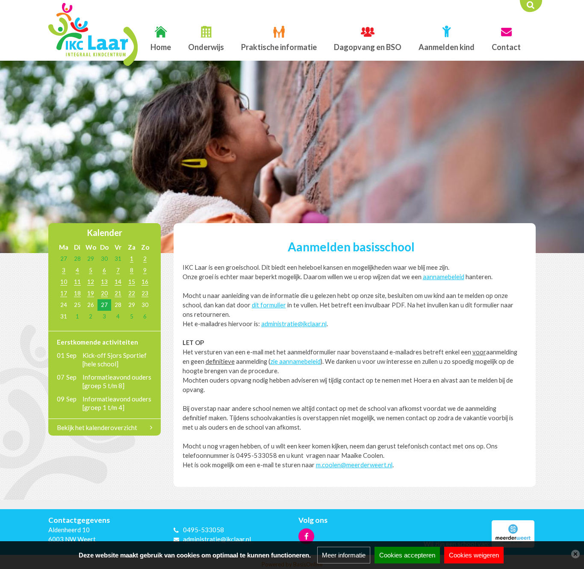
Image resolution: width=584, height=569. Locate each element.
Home (160, 46)
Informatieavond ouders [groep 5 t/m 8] (117, 381)
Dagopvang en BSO (367, 46)
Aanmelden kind (447, 46)
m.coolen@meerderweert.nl (354, 465)
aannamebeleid (443, 276)
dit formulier (269, 305)
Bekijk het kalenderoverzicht (97, 427)
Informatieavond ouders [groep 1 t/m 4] (117, 403)
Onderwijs (206, 46)
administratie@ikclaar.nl (294, 323)
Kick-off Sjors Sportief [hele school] (115, 359)
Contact (506, 46)
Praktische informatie (279, 46)
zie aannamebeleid (295, 361)
